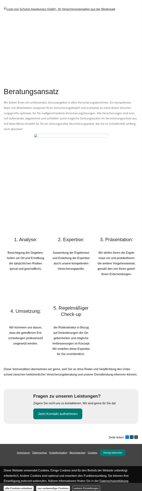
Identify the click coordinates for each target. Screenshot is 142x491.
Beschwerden (77, 452)
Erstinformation (58, 452)
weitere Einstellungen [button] (86, 488)
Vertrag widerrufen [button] (112, 452)
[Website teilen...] (136, 437)
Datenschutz (39, 452)
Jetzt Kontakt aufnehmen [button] (58, 414)
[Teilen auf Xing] (131, 437)
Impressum (23, 452)
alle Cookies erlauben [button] (18, 488)
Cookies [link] (92, 452)
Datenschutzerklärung (113, 481)
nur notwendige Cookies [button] (53, 488)
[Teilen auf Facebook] (127, 437)
